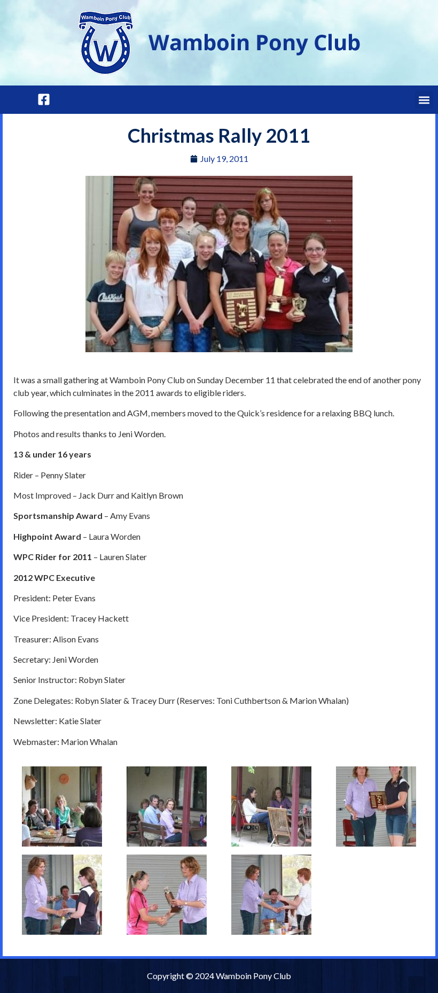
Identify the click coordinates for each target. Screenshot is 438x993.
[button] (424, 99)
